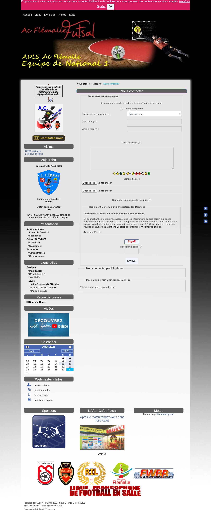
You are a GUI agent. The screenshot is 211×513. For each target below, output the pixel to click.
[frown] (128, 173)
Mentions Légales (43, 400)
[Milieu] (206, 215)
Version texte (41, 395)
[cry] (149, 173)
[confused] (139, 173)
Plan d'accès (35, 270)
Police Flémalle (39, 291)
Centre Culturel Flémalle (44, 287)
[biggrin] (121, 173)
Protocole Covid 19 (39, 232)
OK (110, 6)
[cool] (114, 173)
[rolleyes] (142, 173)
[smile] (124, 173)
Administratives (37, 252)
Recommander (42, 390)
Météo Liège (149, 414)
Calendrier (34, 242)
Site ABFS (34, 277)
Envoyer (131, 260)
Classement (35, 246)
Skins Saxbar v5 (32, 505)
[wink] (117, 173)
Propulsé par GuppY (34, 503)
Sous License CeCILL (52, 505)
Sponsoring (35, 235)
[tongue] (146, 173)
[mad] (136, 173)
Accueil (97, 83)
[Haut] (206, 208)
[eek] (133, 173)
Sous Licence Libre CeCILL (72, 503)
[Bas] (206, 221)
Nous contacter (42, 385)
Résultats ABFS (37, 274)
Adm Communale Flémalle (45, 284)
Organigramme (37, 256)
